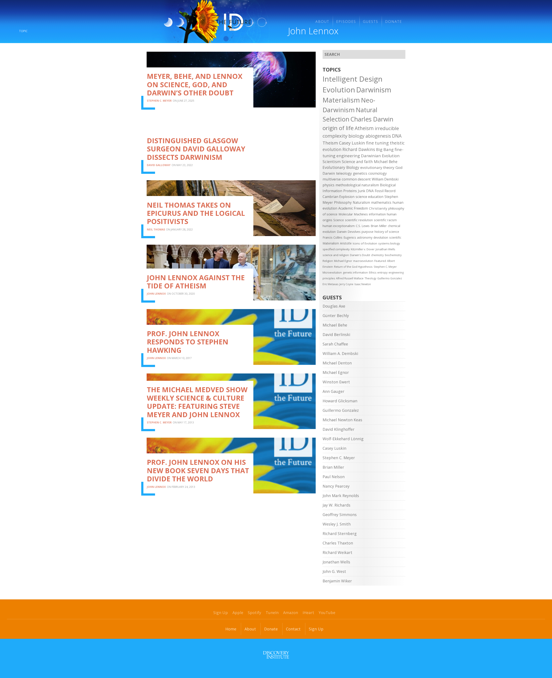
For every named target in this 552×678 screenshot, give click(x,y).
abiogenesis (378, 136)
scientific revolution (359, 220)
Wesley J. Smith (337, 524)
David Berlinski (336, 334)
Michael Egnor (343, 261)
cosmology (377, 173)
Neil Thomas (156, 229)
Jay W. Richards (336, 505)
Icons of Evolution (365, 243)
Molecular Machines (353, 214)
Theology (370, 278)
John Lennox (156, 293)
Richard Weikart (337, 552)
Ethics (372, 272)
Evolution (339, 90)
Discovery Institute (276, 655)
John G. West (334, 571)
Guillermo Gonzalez (389, 278)
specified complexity (336, 249)
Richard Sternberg (340, 533)
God (399, 167)
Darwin (329, 173)
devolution (380, 237)
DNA (396, 136)
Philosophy (343, 202)
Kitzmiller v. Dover (363, 249)
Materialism (341, 99)
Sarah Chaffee (335, 344)
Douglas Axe (334, 306)
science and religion (336, 255)
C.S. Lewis (363, 226)
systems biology (389, 243)
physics (328, 185)
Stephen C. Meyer (159, 101)
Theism (330, 143)
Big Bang (385, 149)
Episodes (346, 21)
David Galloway (159, 165)
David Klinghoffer (338, 429)
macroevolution (363, 261)
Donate (393, 21)
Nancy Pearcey (336, 486)
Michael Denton (337, 362)
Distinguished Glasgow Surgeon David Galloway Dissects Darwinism (196, 149)
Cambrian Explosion (338, 196)
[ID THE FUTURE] (232, 21)
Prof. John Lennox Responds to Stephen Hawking (187, 342)
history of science (387, 232)
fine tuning (377, 143)
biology (356, 136)
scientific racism (385, 220)
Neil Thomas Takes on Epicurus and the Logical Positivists (196, 213)
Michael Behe (385, 161)
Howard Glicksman (340, 400)
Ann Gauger (333, 391)
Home (230, 628)
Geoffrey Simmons (340, 514)
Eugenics (349, 237)
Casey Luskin (352, 143)
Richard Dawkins (358, 149)
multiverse (332, 179)
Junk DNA (366, 190)
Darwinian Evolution (380, 155)
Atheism (364, 128)
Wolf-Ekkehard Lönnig (343, 438)
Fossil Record (385, 190)
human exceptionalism (339, 226)
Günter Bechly (336, 315)
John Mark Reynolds (341, 495)
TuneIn (272, 612)
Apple (237, 612)
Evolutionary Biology (341, 167)
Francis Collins (332, 237)
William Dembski (385, 179)
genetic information (355, 272)
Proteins (350, 190)
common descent (356, 179)
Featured (380, 261)
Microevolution (332, 272)
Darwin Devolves (349, 232)
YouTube (327, 612)
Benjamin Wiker (337, 580)
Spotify (254, 612)
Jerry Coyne (346, 284)
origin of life (338, 128)
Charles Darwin (371, 119)
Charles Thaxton (338, 543)
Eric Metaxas (330, 284)
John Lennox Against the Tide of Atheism (196, 281)
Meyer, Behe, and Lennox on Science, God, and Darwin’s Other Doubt (194, 84)
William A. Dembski (340, 353)
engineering (348, 155)
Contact (293, 628)
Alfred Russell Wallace (350, 278)
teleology (344, 173)
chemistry (377, 255)
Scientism (332, 161)
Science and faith (357, 161)
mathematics (381, 202)
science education (369, 196)
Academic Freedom (353, 208)
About (322, 21)
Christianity (378, 208)
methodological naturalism (357, 185)
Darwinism (373, 90)
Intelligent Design (353, 79)
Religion (328, 261)
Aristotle (346, 243)
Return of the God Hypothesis (353, 267)
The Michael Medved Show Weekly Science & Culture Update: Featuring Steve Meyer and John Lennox (197, 402)
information (377, 214)
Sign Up (220, 612)
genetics (360, 173)
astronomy (364, 237)
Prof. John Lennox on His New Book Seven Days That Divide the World (198, 470)
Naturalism (361, 202)
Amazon (290, 612)
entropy (382, 272)
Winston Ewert (336, 381)
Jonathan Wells (385, 249)
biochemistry (393, 255)
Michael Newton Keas (342, 419)
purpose (367, 232)
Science (338, 220)
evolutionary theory (377, 167)
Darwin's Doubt (360, 255)
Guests (370, 21)
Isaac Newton (362, 284)
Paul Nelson (334, 476)
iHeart (308, 612)
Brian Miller (379, 226)
